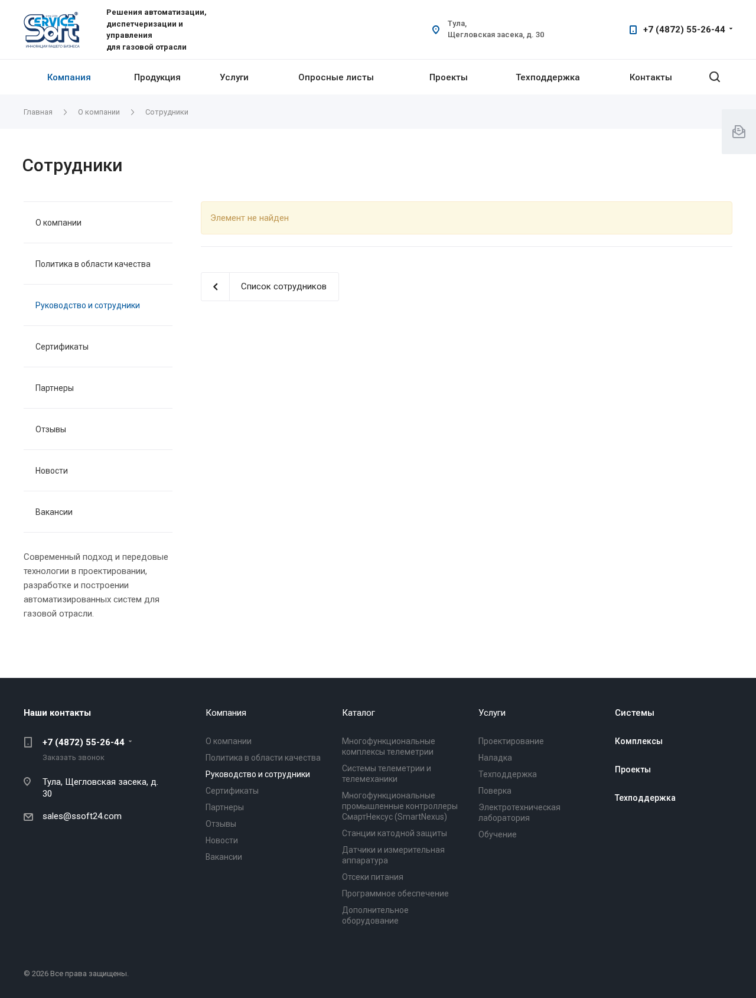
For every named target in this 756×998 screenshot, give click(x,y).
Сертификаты (62, 346)
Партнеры (54, 388)
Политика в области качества (93, 264)
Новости (51, 470)
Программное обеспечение (395, 893)
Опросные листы (336, 77)
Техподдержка (548, 77)
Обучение (497, 834)
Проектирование (511, 741)
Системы (634, 712)
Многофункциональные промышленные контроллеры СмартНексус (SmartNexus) (400, 806)
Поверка (494, 790)
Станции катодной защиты (394, 833)
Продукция (157, 77)
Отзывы (50, 429)
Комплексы (639, 741)
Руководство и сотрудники (87, 305)
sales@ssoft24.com (82, 816)
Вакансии (54, 512)
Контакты (651, 77)
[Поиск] (714, 77)
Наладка (495, 757)
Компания (69, 77)
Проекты (448, 77)
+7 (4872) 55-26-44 (684, 29)
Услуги (234, 77)
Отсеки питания (372, 877)
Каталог (358, 712)
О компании (58, 222)
